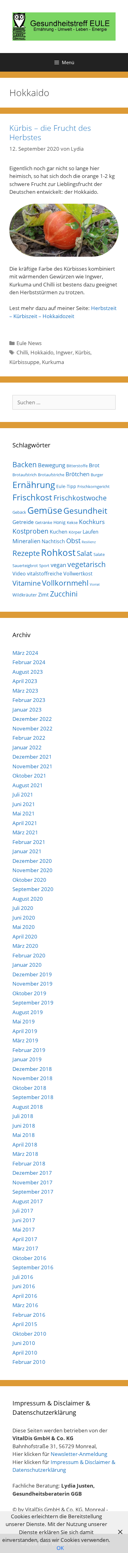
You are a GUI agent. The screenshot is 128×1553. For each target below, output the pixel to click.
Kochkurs (92, 522)
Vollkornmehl (65, 583)
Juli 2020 (22, 908)
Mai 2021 (23, 813)
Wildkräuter (24, 595)
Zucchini (64, 594)
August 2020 (27, 898)
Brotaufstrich (24, 474)
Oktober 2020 (29, 879)
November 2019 (32, 983)
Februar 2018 (28, 1163)
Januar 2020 (27, 964)
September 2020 (32, 889)
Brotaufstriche (51, 474)
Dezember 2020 (32, 860)
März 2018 (25, 1153)
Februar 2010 (28, 1361)
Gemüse (44, 510)
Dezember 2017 (32, 1172)
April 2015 (24, 1324)
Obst (73, 540)
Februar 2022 (28, 737)
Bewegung (51, 465)
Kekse (72, 522)
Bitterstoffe (77, 465)
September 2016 (32, 1267)
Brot (94, 465)
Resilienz (89, 542)
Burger (97, 474)
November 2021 (32, 766)
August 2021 (27, 785)
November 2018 (32, 1078)
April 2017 (24, 1239)
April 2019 (24, 1031)
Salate (99, 554)
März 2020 (25, 945)
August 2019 (27, 1012)
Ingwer (64, 352)
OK (60, 1547)
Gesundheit (85, 510)
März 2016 (25, 1305)
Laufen (90, 531)
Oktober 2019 (29, 993)
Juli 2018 (22, 1116)
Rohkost (58, 552)
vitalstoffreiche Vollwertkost (60, 573)
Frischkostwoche (80, 497)
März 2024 (25, 652)
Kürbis (82, 352)
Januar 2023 (27, 709)
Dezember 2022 (32, 718)
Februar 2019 (28, 1050)
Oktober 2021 (29, 775)
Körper (75, 532)
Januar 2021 (27, 851)
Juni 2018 (23, 1125)
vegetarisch (86, 564)
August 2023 (27, 671)
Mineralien (26, 541)
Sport (44, 565)
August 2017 (27, 1201)
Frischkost (32, 497)
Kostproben (30, 531)
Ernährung (33, 484)
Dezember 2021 (32, 756)
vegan (58, 565)
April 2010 (24, 1352)
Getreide (23, 522)
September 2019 (32, 1002)
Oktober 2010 (29, 1333)
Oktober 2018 (29, 1087)
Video (19, 573)
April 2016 (24, 1295)
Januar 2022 (27, 747)
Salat (84, 553)
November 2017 (32, 1182)
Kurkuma (53, 362)
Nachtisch (53, 541)
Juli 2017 (22, 1210)
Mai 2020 (23, 926)
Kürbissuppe (24, 362)
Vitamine (26, 583)
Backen (24, 464)
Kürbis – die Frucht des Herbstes (50, 132)
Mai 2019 (23, 1021)
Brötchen (77, 474)
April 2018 (24, 1144)
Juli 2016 (22, 1276)
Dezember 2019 (32, 974)
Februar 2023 (28, 699)
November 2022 (32, 728)
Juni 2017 (23, 1220)
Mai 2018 (23, 1134)
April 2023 (24, 681)
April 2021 (24, 823)
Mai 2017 (23, 1229)
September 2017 (32, 1191)
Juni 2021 (23, 804)
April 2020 (24, 936)
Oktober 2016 (29, 1258)
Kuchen (58, 531)
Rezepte (26, 553)
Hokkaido (41, 352)
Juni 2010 (23, 1343)
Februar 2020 (28, 955)
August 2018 (27, 1106)
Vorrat (95, 584)
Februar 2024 (28, 662)
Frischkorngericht (93, 486)
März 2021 (25, 832)
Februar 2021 (28, 841)
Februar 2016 (28, 1314)
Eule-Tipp (66, 486)
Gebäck (19, 512)
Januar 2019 (27, 1059)
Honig (59, 522)
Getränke (43, 522)
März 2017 (25, 1248)
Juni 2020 (23, 917)
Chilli (22, 352)
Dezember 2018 (32, 1068)
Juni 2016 (23, 1286)
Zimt (43, 594)
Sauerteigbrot (25, 565)
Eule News (29, 343)
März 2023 (25, 690)
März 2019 (25, 1040)
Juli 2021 (22, 794)
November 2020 (32, 870)
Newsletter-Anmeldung (79, 1454)
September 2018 (32, 1097)
